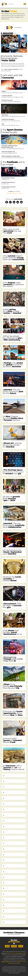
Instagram (13, 946)
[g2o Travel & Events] (8, 4)
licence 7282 (5, 961)
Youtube (21, 946)
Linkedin (7, 946)
